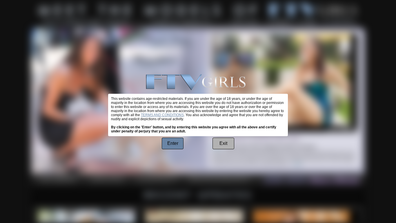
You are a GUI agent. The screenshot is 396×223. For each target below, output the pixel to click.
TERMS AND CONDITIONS (162, 115)
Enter (172, 143)
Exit (223, 143)
